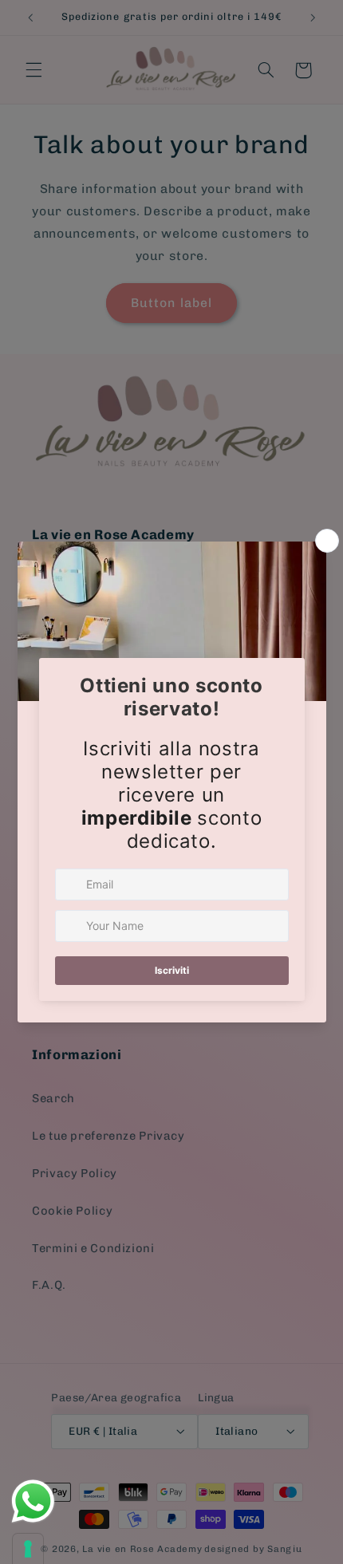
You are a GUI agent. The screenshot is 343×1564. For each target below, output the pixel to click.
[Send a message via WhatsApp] (33, 1501)
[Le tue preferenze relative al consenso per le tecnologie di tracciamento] (28, 1549)
